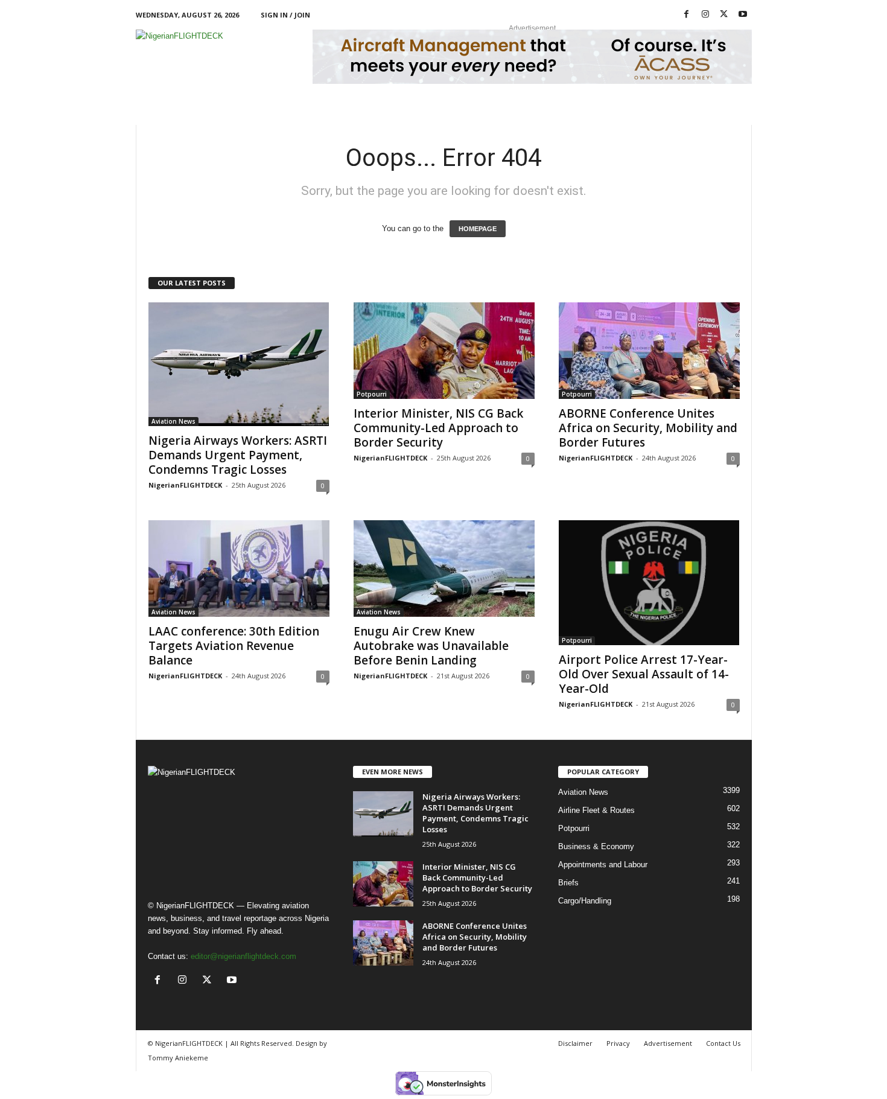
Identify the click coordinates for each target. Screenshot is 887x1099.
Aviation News (173, 421)
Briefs (568, 882)
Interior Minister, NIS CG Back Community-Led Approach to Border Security (438, 428)
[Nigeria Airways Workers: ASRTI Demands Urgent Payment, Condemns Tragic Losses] (238, 364)
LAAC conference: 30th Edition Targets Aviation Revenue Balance (233, 645)
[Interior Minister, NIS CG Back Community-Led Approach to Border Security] (444, 350)
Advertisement (668, 1043)
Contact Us (723, 1043)
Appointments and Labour (602, 864)
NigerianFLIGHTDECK (185, 484)
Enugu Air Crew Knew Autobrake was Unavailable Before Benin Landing (431, 645)
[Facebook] (686, 15)
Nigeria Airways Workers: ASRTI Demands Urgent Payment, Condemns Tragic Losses (237, 455)
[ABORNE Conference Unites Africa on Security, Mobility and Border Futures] (649, 350)
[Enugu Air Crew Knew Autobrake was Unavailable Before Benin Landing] (444, 568)
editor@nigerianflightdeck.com (243, 956)
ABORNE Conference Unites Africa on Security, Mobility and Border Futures (648, 428)
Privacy (618, 1043)
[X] (724, 15)
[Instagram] (705, 15)
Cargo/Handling (584, 900)
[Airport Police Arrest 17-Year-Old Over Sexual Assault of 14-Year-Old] (649, 583)
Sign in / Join (285, 14)
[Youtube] (743, 15)
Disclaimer (575, 1043)
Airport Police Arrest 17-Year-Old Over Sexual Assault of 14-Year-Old (644, 674)
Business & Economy (596, 846)
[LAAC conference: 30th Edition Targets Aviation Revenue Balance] (238, 568)
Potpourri (372, 394)
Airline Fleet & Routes (596, 810)
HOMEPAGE (478, 228)
